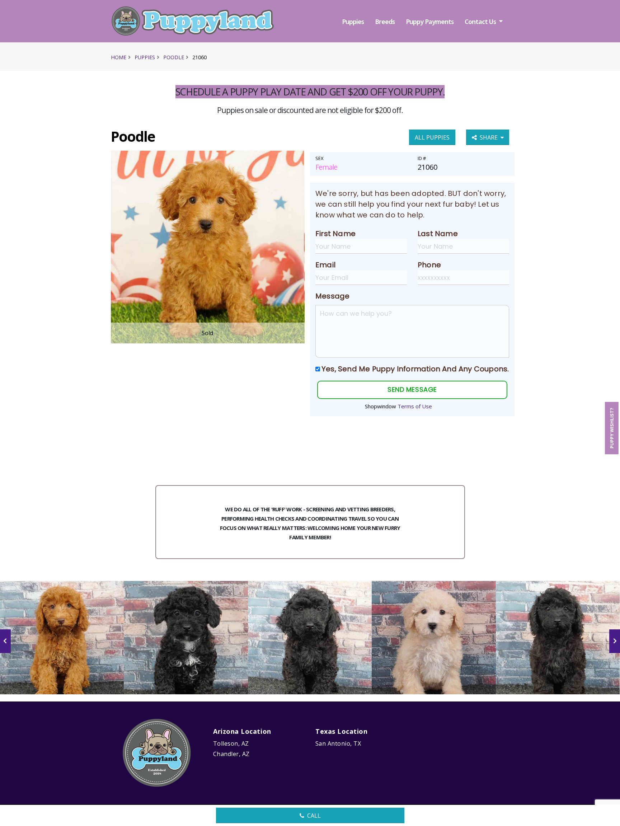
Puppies (353, 21)
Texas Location (341, 731)
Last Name (438, 234)
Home (118, 57)
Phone (429, 265)
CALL (314, 816)
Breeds (385, 21)
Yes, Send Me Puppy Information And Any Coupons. (415, 369)
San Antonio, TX (338, 743)
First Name (335, 234)
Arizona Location (242, 731)
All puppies (432, 137)
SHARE (490, 137)
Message (332, 296)
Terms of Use (415, 406)
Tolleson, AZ (231, 743)
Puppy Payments (430, 21)
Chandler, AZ (231, 754)
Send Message (412, 389)
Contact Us (480, 21)
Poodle (173, 57)
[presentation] (5, 641)
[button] (607, 818)
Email (325, 265)
